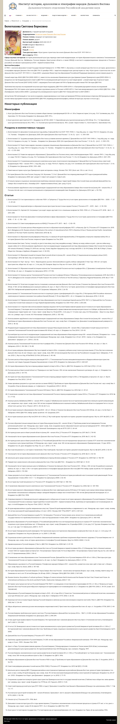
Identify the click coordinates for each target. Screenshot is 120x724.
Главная (18, 15)
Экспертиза (84, 15)
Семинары (96, 15)
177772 (31, 50)
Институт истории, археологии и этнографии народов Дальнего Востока (64, 4)
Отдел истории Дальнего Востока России (51, 34)
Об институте (31, 15)
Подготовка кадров (59, 15)
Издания (44, 15)
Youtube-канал (111, 720)
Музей (73, 15)
